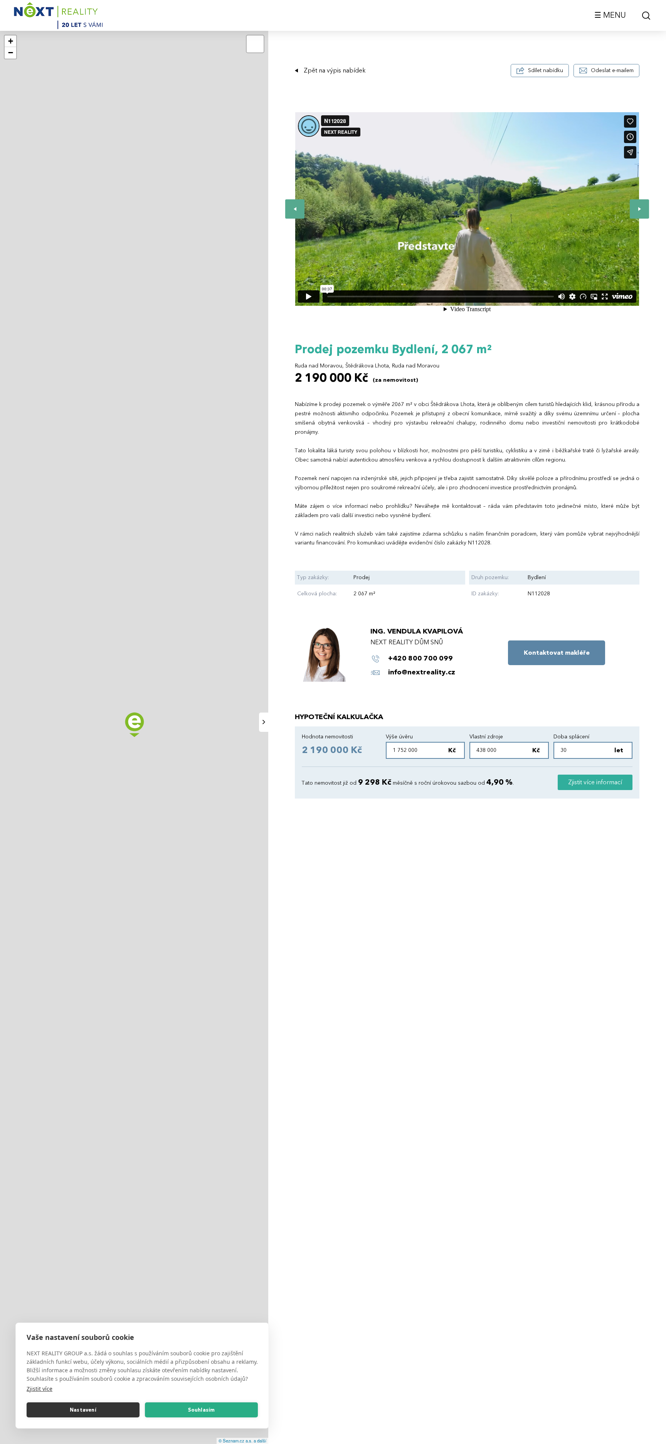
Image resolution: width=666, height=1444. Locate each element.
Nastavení (83, 1410)
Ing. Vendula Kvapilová (416, 631)
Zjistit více (39, 1388)
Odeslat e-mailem (612, 70)
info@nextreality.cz (421, 672)
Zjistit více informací (595, 782)
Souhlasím (201, 1410)
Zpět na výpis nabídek (335, 71)
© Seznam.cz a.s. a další (242, 1440)
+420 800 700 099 (420, 658)
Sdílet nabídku (545, 70)
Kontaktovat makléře (557, 653)
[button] (10, 41)
